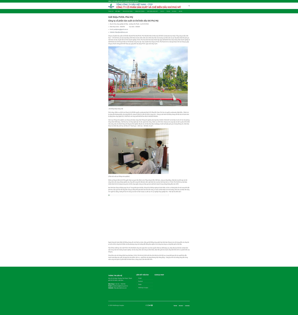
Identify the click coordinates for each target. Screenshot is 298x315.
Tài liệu (168, 11)
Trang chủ (110, 11)
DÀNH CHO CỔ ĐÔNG (139, 11)
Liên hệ (180, 11)
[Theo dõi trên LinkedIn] (151, 305)
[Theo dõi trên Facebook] (146, 305)
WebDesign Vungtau (118, 305)
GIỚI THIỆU (117, 11)
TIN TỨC (162, 11)
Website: (112, 32)
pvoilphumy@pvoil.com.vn (121, 29)
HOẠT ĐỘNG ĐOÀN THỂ (152, 11)
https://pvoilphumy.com (121, 32)
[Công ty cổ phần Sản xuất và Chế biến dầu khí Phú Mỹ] (111, 6)
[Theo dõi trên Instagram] (148, 305)
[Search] (189, 5)
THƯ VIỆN (174, 11)
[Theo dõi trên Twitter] (150, 305)
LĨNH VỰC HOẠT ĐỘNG (127, 11)
